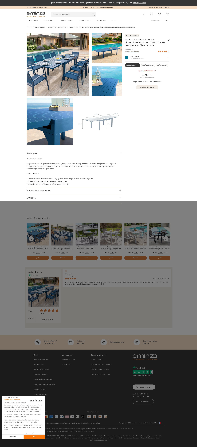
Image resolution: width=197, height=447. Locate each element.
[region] (98, 27)
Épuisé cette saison (146, 71)
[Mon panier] (167, 14)
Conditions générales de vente (44, 384)
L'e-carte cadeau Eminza (100, 369)
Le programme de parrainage (101, 364)
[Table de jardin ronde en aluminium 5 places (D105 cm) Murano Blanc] (135, 234)
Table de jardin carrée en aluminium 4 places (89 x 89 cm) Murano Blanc (111, 249)
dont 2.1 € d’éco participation (147, 77)
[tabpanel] (81, 20)
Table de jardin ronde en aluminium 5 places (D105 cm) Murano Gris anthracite (160, 249)
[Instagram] (105, 416)
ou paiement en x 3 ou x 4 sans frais (146, 82)
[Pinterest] (89, 416)
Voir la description (132, 51)
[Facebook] (94, 416)
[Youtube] (100, 416)
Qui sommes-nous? (69, 359)
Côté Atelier (66, 364)
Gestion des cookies (40, 394)
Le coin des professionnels (100, 374)
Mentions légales (39, 389)
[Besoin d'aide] (143, 14)
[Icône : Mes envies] (168, 39)
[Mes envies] (159, 14)
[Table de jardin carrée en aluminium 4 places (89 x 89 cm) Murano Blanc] (111, 234)
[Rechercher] (93, 14)
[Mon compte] (151, 14)
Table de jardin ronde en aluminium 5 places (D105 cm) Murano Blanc (135, 249)
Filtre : (30, 318)
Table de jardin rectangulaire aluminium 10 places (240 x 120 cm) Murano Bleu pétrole (37, 249)
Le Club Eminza (96, 359)
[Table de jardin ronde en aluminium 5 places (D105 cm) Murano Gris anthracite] (160, 234)
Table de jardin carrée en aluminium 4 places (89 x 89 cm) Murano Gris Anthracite (87, 249)
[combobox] (47, 319)
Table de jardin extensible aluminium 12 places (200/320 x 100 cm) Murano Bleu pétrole (62, 249)
